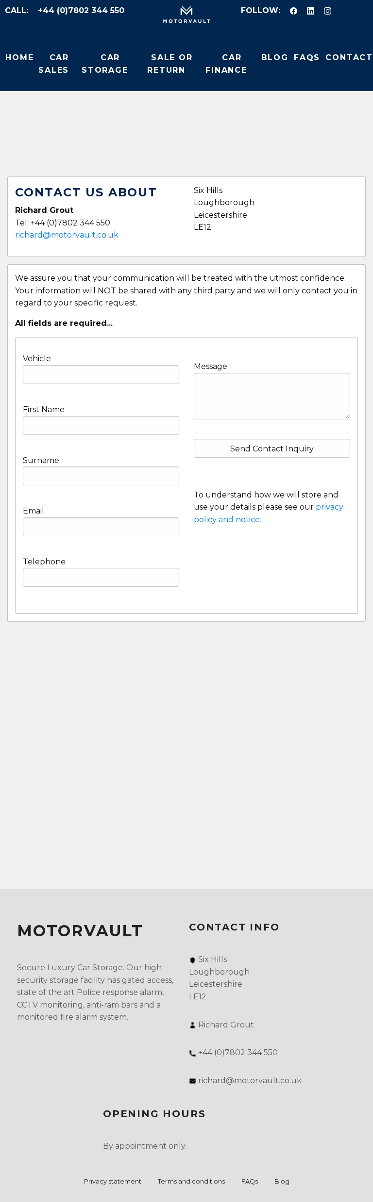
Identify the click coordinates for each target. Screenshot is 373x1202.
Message (210, 366)
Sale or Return (169, 64)
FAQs (307, 57)
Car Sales (53, 64)
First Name (44, 409)
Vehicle (37, 358)
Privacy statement (112, 1181)
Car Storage (105, 64)
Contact (349, 57)
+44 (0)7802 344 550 (81, 10)
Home (19, 57)
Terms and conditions (191, 1181)
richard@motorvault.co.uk (67, 235)
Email (33, 510)
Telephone (44, 561)
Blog (274, 57)
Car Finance (226, 64)
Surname (41, 460)
